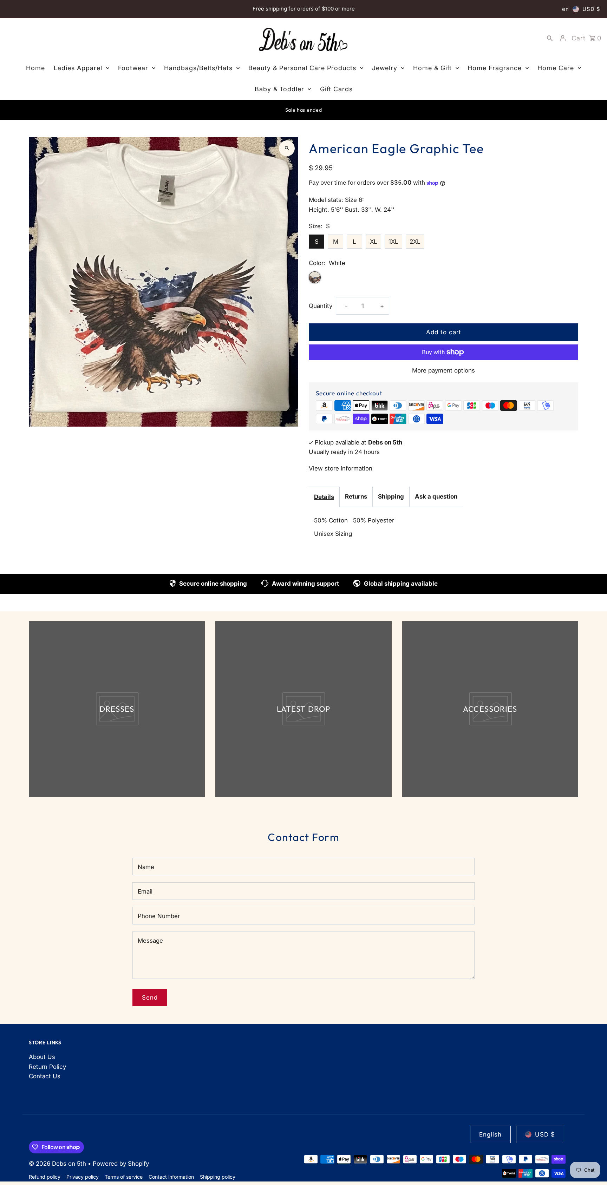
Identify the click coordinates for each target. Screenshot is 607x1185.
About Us (42, 1056)
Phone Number (159, 916)
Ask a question (436, 496)
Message (150, 940)
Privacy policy (82, 1177)
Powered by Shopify (121, 1163)
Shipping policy (217, 1177)
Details (324, 496)
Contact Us (44, 1076)
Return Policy (47, 1066)
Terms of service (124, 1177)
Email (145, 891)
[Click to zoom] (287, 148)
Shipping (391, 496)
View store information (340, 468)
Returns (356, 496)
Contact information (171, 1177)
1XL (393, 241)
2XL (415, 241)
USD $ (591, 9)
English (490, 1134)
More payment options (443, 370)
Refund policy (44, 1177)
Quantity (320, 305)
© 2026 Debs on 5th (58, 1163)
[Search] (549, 37)
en (565, 9)
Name (146, 866)
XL (373, 241)
